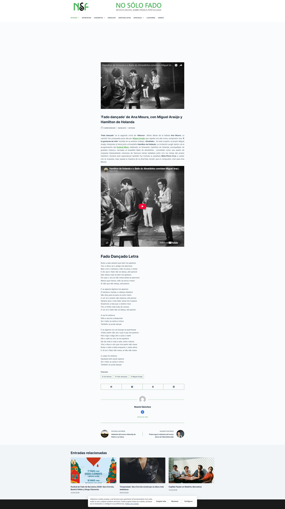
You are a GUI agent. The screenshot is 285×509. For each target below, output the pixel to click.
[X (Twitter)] (132, 387)
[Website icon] (142, 412)
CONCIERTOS (98, 18)
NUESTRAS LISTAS (124, 18)
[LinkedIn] (173, 387)
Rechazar (174, 501)
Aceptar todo (161, 501)
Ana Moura (107, 377)
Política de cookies (132, 504)
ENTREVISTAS (86, 18)
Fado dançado (121, 377)
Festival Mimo (123, 147)
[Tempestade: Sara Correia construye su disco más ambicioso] (142, 470)
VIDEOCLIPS (112, 18)
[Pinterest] (153, 387)
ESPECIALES (138, 18)
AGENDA (161, 18)
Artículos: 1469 (142, 417)
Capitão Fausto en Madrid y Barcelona (185, 487)
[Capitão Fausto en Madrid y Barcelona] (191, 470)
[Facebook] (111, 387)
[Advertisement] (142, 39)
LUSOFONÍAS (151, 18)
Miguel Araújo (139, 138)
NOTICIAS (74, 18)
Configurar (188, 501)
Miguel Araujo (136, 377)
